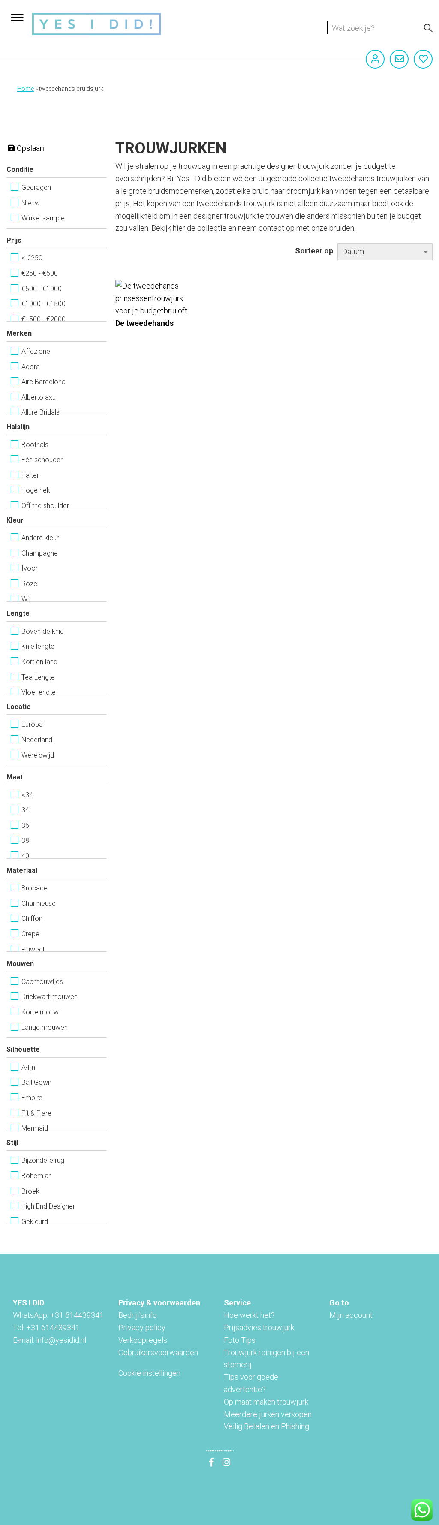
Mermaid (34, 1128)
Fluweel (32, 949)
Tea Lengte (38, 677)
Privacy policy (141, 1327)
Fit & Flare (36, 1113)
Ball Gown (36, 1082)
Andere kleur (40, 538)
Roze (29, 584)
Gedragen (36, 187)
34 (25, 810)
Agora (30, 367)
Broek (30, 1191)
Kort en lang (39, 662)
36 (25, 825)
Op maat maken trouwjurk (266, 1401)
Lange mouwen (44, 1027)
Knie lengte (37, 646)
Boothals (34, 445)
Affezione (35, 351)
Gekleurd (34, 1222)
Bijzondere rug (42, 1160)
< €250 (31, 258)
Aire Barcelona (43, 382)
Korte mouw (40, 1012)
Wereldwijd (37, 755)
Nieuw (30, 203)
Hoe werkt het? (249, 1315)
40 (25, 856)
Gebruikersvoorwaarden (158, 1352)
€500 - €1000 (41, 289)
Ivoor (29, 568)
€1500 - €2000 (43, 319)
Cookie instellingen (149, 1373)
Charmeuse (38, 903)
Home (25, 88)
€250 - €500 (39, 273)
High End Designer (48, 1206)
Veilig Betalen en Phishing (266, 1426)
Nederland (36, 740)
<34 (27, 795)
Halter (30, 475)
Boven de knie (42, 631)
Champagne (39, 553)
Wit (26, 599)
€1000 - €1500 (43, 304)
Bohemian (36, 1176)
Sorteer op (314, 250)
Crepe (30, 934)
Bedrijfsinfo (137, 1315)
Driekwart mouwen (49, 997)
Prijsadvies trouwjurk (259, 1327)
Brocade (34, 888)
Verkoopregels (142, 1340)
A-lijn (28, 1067)
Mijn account (351, 1315)
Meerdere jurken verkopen (268, 1414)
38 (25, 840)
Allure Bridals (40, 412)
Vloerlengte (38, 692)
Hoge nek (35, 490)
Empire (31, 1098)
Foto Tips (240, 1340)
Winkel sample (43, 218)
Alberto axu (38, 397)
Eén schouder (42, 460)
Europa (32, 724)
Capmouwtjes (42, 982)
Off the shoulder (45, 506)
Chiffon (31, 918)
